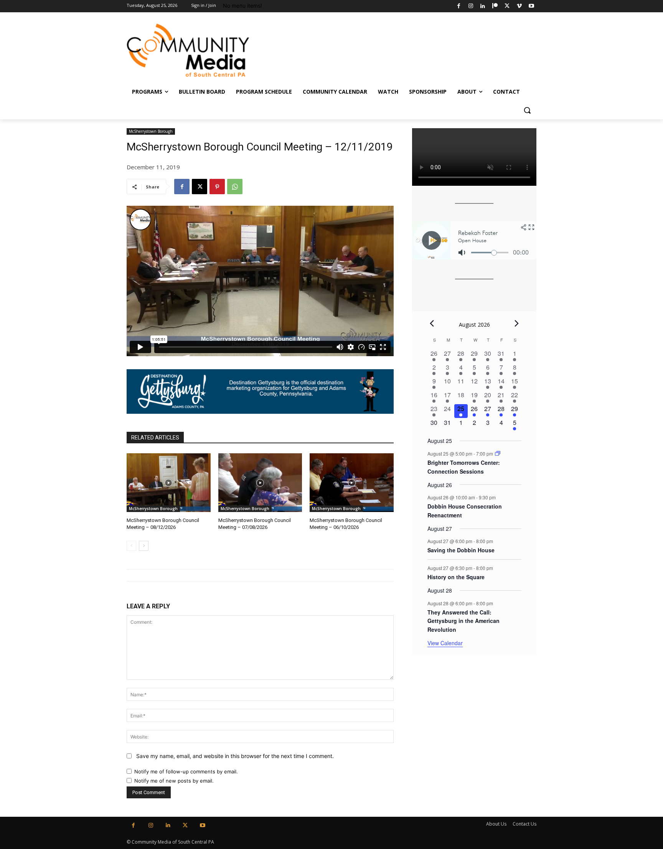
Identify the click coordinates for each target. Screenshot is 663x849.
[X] (507, 6)
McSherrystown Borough (151, 131)
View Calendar (445, 643)
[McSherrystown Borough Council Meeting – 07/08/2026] (260, 482)
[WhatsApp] (234, 186)
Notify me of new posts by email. (174, 781)
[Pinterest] (217, 186)
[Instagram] (470, 6)
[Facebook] (459, 6)
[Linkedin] (483, 6)
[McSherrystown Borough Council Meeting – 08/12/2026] (169, 482)
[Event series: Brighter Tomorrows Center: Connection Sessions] (497, 453)
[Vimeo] (519, 6)
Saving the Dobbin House (461, 550)
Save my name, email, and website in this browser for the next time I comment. (235, 756)
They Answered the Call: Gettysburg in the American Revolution (463, 620)
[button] (527, 110)
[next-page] (143, 546)
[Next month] (516, 323)
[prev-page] (131, 546)
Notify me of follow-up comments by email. (186, 771)
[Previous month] (432, 323)
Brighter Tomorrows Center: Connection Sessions (463, 467)
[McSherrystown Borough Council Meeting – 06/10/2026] (352, 482)
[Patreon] (495, 6)
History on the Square (456, 577)
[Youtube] (531, 6)
